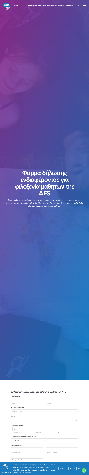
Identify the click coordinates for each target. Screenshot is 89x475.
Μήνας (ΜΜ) (38, 432)
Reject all (72, 469)
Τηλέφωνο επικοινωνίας (18, 407)
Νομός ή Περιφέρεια (52, 452)
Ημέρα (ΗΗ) (17, 432)
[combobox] (13, 411)
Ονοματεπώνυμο (16, 396)
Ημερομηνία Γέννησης (17, 425)
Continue (62, 469)
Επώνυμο (49, 403)
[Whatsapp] (84, 470)
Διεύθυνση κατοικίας (17, 445)
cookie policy (46, 467)
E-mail (13, 416)
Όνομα (14, 403)
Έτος (59, 432)
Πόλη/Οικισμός (16, 452)
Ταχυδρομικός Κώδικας (18, 460)
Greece (7, 6)
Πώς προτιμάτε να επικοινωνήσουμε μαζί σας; (24, 436)
